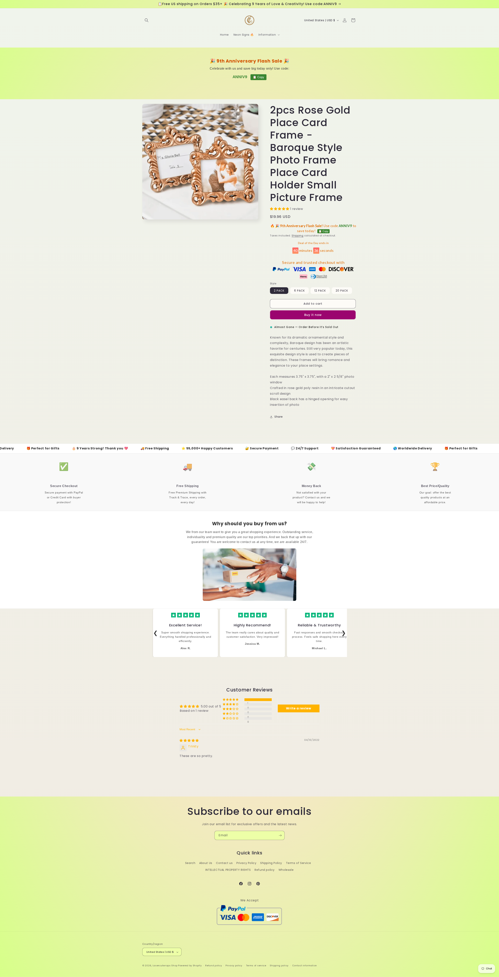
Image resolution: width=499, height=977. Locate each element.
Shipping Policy (271, 863)
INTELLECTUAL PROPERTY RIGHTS (228, 870)
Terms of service (256, 965)
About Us (205, 863)
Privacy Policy (246, 863)
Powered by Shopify (190, 965)
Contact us (224, 863)
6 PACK (299, 291)
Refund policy (265, 870)
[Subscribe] (280, 835)
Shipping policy (279, 965)
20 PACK (342, 291)
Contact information (304, 965)
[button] (146, 20)
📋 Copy (258, 77)
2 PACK (279, 291)
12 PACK (320, 291)
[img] (189, 740)
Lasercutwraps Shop (165, 965)
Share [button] (278, 417)
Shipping (297, 235)
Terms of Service (298, 863)
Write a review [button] (298, 708)
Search (190, 863)
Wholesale (286, 870)
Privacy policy (234, 965)
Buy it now (313, 315)
